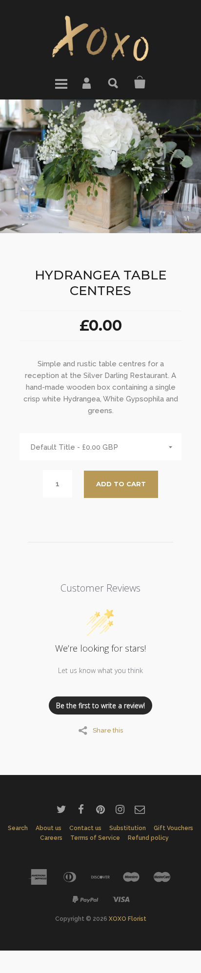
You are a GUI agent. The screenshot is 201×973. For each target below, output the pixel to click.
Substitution (127, 828)
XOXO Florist (127, 918)
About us (48, 828)
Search (113, 82)
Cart (140, 82)
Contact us (85, 828)
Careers (51, 837)
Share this (108, 730)
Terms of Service (95, 837)
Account (87, 82)
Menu (61, 82)
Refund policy (148, 837)
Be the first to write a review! (100, 705)
